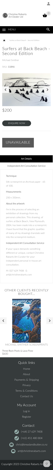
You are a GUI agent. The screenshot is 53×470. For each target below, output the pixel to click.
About (26, 374)
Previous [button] (5, 89)
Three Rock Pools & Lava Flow (17, 351)
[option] (26, 89)
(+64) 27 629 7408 (31, 432)
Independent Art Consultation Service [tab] (26, 166)
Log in (26, 411)
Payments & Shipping (26, 380)
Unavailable (18, 142)
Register (26, 417)
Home (26, 369)
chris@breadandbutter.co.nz (31, 444)
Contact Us (26, 396)
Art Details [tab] (26, 159)
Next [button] (47, 89)
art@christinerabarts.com (32, 451)
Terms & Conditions (26, 391)
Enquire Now (16, 123)
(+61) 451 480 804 (31, 438)
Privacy (27, 385)
